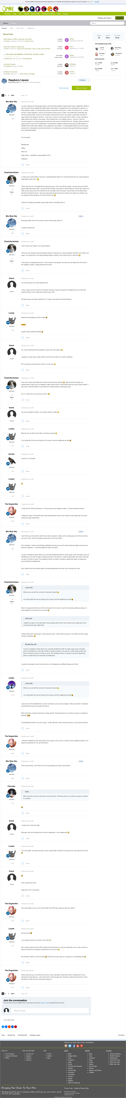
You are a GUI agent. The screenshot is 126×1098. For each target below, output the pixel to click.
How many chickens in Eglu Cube (14, 47)
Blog (48, 1058)
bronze (11, 454)
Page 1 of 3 (24, 95)
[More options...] (87, 102)
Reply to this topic (81, 88)
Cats (32, 9)
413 (12, 803)
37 (17, 56)
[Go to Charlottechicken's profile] (11, 179)
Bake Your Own (115, 1064)
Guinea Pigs (44, 9)
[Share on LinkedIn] (12, 1026)
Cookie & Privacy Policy (81, 1088)
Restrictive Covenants (10, 72)
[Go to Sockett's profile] (67, 73)
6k (12, 189)
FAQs (7, 1058)
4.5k (12, 471)
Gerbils (70, 1068)
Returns (28, 1060)
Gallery (49, 1056)
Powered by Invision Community (63, 1097)
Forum (49, 1054)
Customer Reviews (11, 1056)
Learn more (90, 1)
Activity (13, 23)
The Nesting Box (27, 58)
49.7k (12, 521)
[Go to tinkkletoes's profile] (67, 65)
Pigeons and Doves (95, 1070)
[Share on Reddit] (9, 1026)
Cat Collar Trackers (9, 64)
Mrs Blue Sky (11, 101)
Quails (70, 1079)
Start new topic (64, 88)
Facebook (73, 1045)
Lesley (11, 678)
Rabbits (38, 9)
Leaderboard (30, 28)
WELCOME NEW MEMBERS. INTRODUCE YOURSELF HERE (25, 54)
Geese (91, 1064)
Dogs (26, 9)
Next (12, 95)
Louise (11, 313)
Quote (27, 165)
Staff (11, 28)
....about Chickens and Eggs (26, 74)
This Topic (115, 23)
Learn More (16, 1094)
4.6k (12, 330)
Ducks (70, 1064)
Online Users (20, 28)
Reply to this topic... (20, 1011)
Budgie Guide (72, 1056)
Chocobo (11, 786)
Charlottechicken (11, 172)
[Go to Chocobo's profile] (11, 793)
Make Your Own (115, 1062)
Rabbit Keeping (115, 1056)
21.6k (12, 695)
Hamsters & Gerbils (48, 14)
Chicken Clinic (29, 41)
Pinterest (81, 1045)
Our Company (10, 1054)
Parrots (70, 1076)
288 (12, 119)
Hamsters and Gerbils (49, 9)
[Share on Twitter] (3, 1026)
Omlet (9, 8)
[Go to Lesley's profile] (11, 684)
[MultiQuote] (22, 164)
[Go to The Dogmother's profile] (11, 510)
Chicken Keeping (115, 1054)
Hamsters (71, 1072)
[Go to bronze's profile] (11, 460)
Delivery (28, 1058)
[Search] (122, 23)
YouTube (77, 1045)
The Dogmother (11, 504)
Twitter (69, 1045)
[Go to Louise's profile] (11, 319)
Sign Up (119, 18)
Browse (5, 23)
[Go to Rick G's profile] (67, 48)
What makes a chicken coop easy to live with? (18, 39)
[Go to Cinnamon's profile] (112, 54)
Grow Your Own (115, 1060)
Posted (27, 102)
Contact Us (29, 1054)
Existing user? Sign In (105, 18)
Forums (4, 28)
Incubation (71, 1074)
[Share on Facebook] (6, 1026)
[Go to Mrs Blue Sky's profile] (4, 81)
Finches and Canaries (75, 1066)
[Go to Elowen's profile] (67, 40)
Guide (66, 1051)
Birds (55, 9)
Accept (97, 2)
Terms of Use (68, 1088)
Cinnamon (119, 53)
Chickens (20, 9)
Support (65, 14)
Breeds (87, 1051)
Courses (108, 1051)
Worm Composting (74, 1083)
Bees (69, 1054)
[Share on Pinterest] (15, 1026)
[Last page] (17, 95)
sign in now (44, 1003)
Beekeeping (113, 1058)
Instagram (65, 1045)
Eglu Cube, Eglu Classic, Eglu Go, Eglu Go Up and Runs (34, 49)
